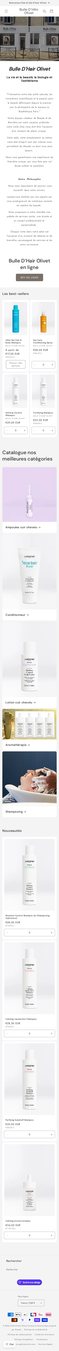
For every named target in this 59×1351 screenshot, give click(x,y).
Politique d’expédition (23, 1339)
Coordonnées (42, 1339)
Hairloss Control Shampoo (14, 414)
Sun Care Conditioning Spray (43, 341)
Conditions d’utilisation (44, 1334)
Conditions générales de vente (22, 1344)
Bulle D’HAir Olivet (19, 1325)
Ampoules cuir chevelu (21, 527)
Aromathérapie (16, 745)
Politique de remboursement (20, 1334)
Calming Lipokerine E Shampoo (21, 1019)
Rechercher (12, 1269)
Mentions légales (45, 1344)
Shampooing (14, 812)
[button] (6, 11)
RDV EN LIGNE (29, 277)
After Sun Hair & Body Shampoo (14, 341)
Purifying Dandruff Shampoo (20, 1120)
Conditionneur (15, 615)
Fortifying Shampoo (43, 413)
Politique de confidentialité (35, 1329)
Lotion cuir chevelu (19, 702)
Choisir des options (15, 364)
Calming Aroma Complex (18, 1221)
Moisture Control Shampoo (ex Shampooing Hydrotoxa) (28, 916)
